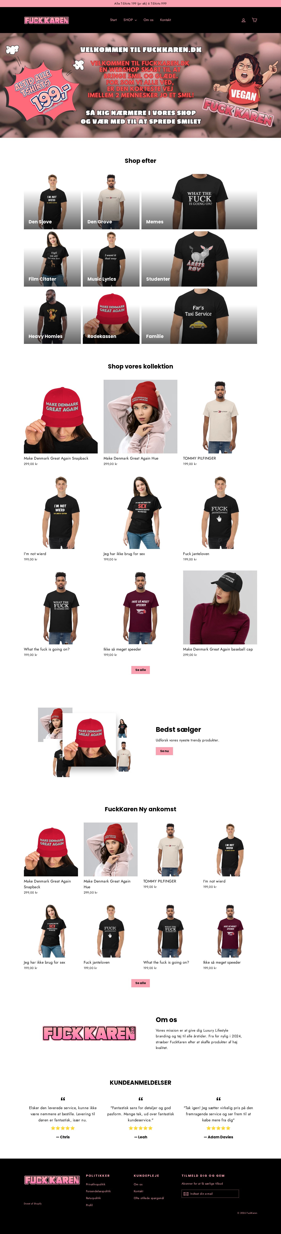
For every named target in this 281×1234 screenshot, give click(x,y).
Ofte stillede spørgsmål (149, 1198)
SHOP (128, 19)
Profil (89, 1205)
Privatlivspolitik (95, 1184)
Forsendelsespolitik (98, 1191)
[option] (140, 85)
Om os (148, 19)
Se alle (140, 670)
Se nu (164, 751)
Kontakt (165, 19)
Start (113, 19)
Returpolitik (93, 1198)
